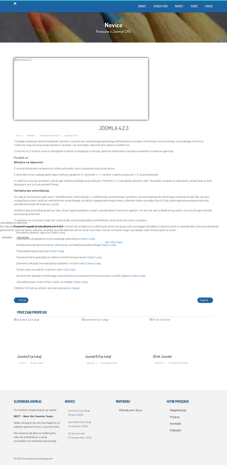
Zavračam (23, 237)
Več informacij (113, 242)
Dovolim (7, 237)
